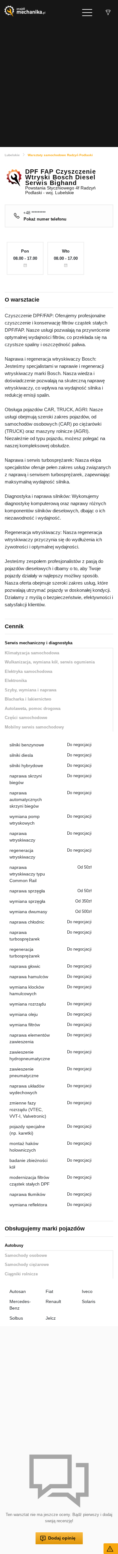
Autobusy (14, 1245)
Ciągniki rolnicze (21, 1274)
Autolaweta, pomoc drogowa (32, 708)
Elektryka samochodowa (28, 671)
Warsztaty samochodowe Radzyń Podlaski (60, 155)
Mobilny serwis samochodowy (34, 727)
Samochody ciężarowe (27, 1264)
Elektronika (16, 680)
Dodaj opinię (62, 1537)
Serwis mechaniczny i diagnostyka (38, 643)
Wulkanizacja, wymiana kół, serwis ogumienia (50, 662)
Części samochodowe (26, 717)
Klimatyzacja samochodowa (32, 653)
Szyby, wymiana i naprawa (30, 690)
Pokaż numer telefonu (45, 219)
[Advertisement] (59, 85)
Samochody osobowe (26, 1255)
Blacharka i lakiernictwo (28, 699)
